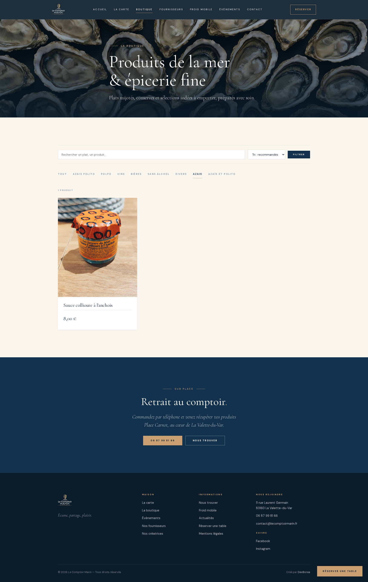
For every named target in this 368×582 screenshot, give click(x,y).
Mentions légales (211, 534)
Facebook (263, 541)
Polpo (106, 173)
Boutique (144, 9)
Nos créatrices (152, 534)
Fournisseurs (171, 9)
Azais (197, 173)
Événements (229, 9)
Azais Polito (84, 173)
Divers (181, 173)
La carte (121, 9)
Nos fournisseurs (154, 526)
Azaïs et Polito (222, 173)
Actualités (206, 518)
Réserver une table (340, 571)
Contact (254, 9)
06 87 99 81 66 (163, 440)
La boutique (150, 510)
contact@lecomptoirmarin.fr (276, 524)
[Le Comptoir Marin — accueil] (58, 9)
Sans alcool (159, 173)
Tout (62, 173)
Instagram (263, 549)
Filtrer (299, 154)
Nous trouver (205, 440)
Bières (136, 173)
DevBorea (304, 572)
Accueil (100, 9)
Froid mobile (201, 9)
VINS (121, 173)
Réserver (303, 9)
